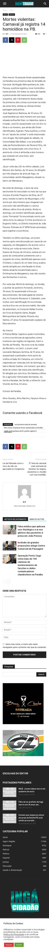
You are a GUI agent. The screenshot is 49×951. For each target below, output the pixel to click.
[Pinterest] (18, 40)
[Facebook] (5, 40)
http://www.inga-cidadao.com (24, 506)
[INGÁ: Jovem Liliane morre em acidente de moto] (9, 792)
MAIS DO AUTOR (37, 519)
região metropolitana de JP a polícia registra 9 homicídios (20, 431)
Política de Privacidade (13, 934)
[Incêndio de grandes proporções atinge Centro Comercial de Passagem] (9, 545)
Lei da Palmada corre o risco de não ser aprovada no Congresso (13, 466)
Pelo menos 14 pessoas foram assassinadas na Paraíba (23, 428)
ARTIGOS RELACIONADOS (15, 519)
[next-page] (8, 581)
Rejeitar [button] (9, 945)
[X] (11, 40)
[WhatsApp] (24, 40)
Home (5, 10)
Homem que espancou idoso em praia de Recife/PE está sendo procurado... (31, 818)
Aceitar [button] (19, 945)
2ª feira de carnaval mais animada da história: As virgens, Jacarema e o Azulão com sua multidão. (36, 469)
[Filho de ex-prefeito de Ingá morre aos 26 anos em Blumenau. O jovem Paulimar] (9, 805)
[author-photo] (24, 498)
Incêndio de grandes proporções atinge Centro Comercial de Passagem (31, 545)
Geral (12, 10)
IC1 (7, 34)
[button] (4, 3)
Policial (11, 14)
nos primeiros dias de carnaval (26, 424)
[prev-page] (4, 581)
